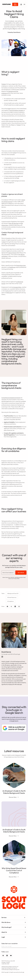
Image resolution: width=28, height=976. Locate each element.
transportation (17, 287)
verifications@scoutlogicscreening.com (10, 969)
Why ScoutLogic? (6, 927)
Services (3, 917)
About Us (4, 932)
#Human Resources (11, 597)
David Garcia (6, 652)
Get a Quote (15, 4)
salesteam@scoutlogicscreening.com (9, 966)
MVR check (9, 292)
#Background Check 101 (12, 593)
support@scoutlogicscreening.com (9, 968)
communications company (16, 110)
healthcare (12, 267)
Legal (3, 937)
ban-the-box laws (14, 223)
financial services (21, 265)
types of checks (12, 252)
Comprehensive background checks (10, 397)
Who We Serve (5, 922)
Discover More (13, 797)
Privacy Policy (16, 578)
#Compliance (10, 601)
